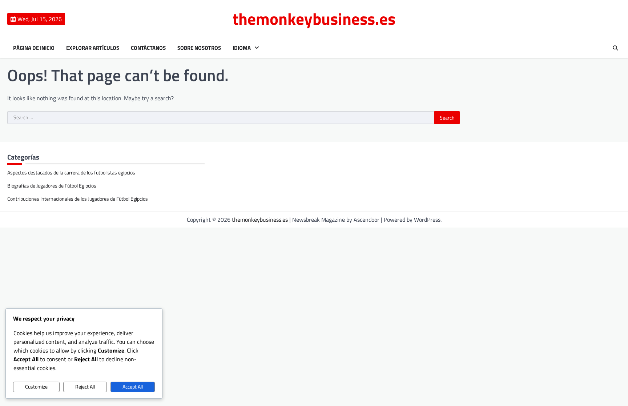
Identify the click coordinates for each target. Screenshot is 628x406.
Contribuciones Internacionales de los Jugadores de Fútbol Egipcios (77, 198)
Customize (36, 387)
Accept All (132, 387)
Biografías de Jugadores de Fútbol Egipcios (51, 185)
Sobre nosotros (199, 48)
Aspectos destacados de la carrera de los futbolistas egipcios (71, 172)
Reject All (85, 387)
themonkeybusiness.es (314, 18)
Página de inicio (34, 48)
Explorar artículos (92, 48)
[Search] (615, 48)
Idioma (242, 48)
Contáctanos (148, 48)
